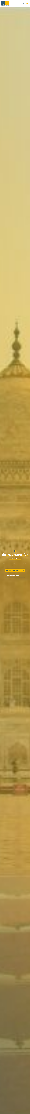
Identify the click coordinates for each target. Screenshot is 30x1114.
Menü (24, 3)
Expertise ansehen (13, 576)
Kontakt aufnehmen (12, 570)
